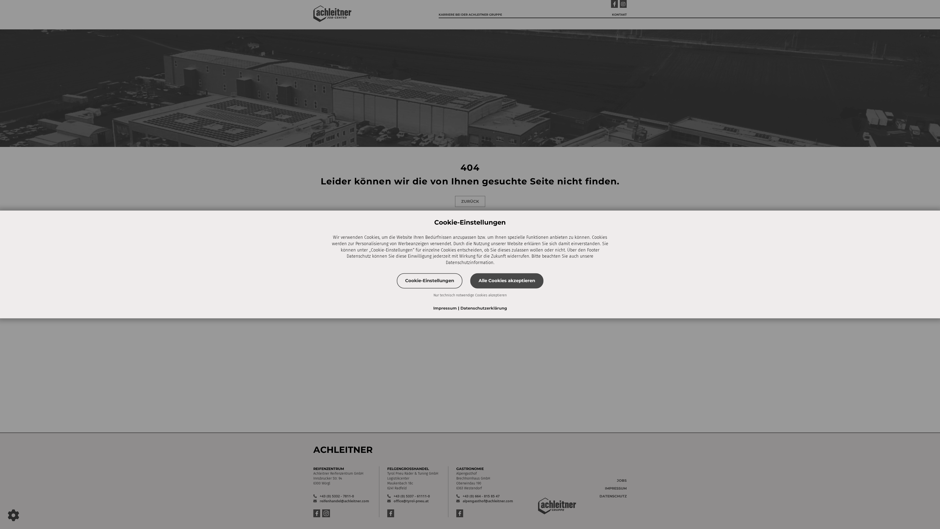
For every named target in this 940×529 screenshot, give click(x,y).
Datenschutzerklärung (483, 308)
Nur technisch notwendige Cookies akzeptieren (470, 295)
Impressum (445, 308)
